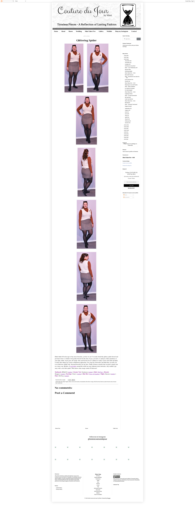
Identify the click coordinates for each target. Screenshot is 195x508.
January (127, 122)
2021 (125, 128)
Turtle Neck (60, 383)
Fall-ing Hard (128, 97)
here (126, 45)
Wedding (79, 31)
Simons (98, 483)
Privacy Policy (59, 489)
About (63, 31)
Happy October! (128, 106)
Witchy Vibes (128, 69)
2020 (125, 130)
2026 (125, 55)
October (127, 64)
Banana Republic (98, 477)
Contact (134, 31)
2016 (125, 137)
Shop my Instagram (121, 31)
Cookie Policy (59, 487)
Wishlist (109, 31)
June (126, 113)
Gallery (101, 31)
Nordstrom (98, 478)
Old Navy (100, 372)
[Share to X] (71, 380)
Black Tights (65, 381)
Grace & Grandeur (94, 374)
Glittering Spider (128, 71)
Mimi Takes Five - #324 (130, 73)
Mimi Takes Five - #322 (130, 92)
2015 (125, 139)
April (126, 117)
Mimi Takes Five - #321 (130, 100)
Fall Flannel (127, 102)
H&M (98, 480)
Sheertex (102, 381)
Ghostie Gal (127, 81)
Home (56, 31)
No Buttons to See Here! (130, 65)
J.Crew (98, 485)
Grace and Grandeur (76, 381)
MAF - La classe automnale (131, 95)
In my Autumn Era (129, 79)
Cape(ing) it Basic (129, 93)
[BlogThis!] (70, 380)
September (127, 108)
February (127, 121)
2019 (125, 132)
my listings (132, 143)
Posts (125, 195)
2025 (125, 57)
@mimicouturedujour (97, 439)
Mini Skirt (88, 381)
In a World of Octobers (130, 88)
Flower (70, 381)
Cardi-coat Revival (129, 99)
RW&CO (98, 493)
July (126, 112)
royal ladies (73, 366)
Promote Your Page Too (127, 165)
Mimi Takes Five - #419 (129, 157)
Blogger (108, 498)
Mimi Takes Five (90, 31)
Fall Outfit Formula (129, 74)
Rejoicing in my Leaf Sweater (131, 84)
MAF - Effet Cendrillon (130, 86)
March (126, 119)
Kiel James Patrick (98, 488)
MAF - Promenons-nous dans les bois (132, 77)
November (127, 62)
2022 (125, 126)
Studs (111, 381)
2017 (125, 135)
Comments (126, 197)
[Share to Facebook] (73, 380)
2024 (125, 59)
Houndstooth (82, 381)
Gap (98, 486)
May (126, 115)
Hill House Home (98, 491)
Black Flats (60, 381)
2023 (125, 125)
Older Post (115, 428)
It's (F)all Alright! (128, 90)
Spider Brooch (107, 381)
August (127, 110)
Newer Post (57, 428)
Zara (98, 482)
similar (70, 372)
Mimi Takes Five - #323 (130, 83)
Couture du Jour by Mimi (127, 163)
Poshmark (130, 145)
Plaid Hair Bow (97, 381)
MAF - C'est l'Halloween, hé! (131, 67)
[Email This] (68, 380)
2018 (125, 133)
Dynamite (98, 489)
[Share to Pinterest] (74, 380)
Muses (70, 31)
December (127, 60)
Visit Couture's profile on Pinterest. (130, 151)
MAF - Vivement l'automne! (131, 104)
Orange (92, 381)
